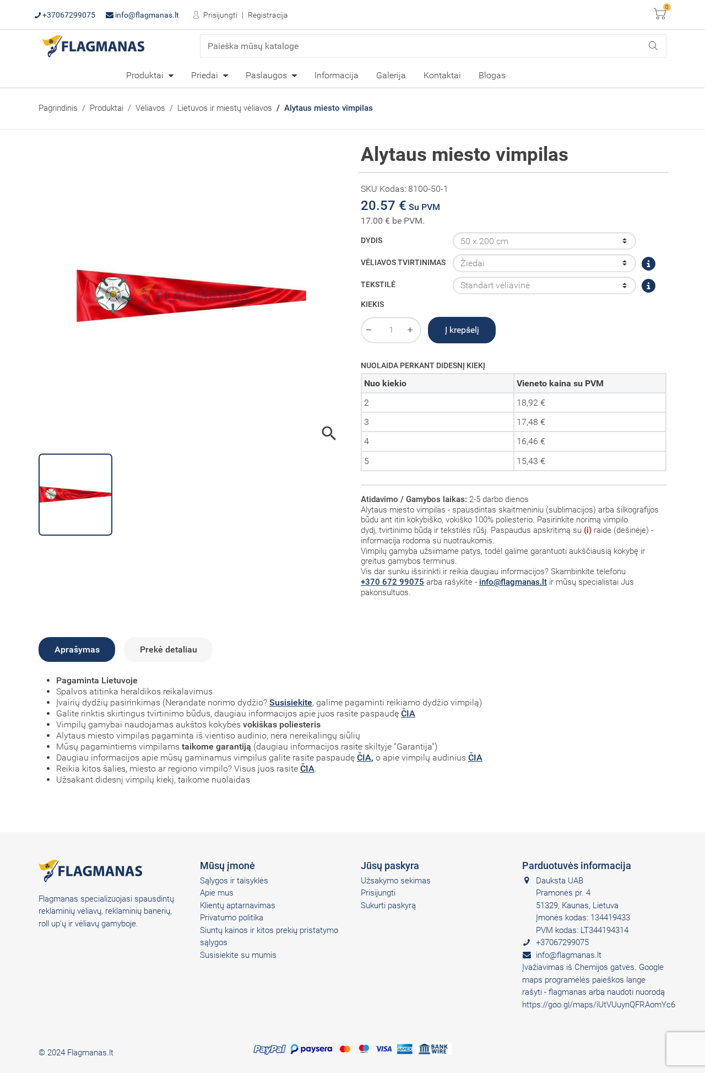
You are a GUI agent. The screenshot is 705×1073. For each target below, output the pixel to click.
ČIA (408, 713)
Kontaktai (442, 75)
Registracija (268, 14)
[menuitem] (149, 75)
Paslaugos (267, 75)
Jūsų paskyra (390, 865)
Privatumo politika (231, 918)
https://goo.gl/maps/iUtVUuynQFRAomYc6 (598, 1005)
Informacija (336, 75)
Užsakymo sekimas (396, 881)
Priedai (205, 75)
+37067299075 (68, 14)
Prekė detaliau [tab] (168, 649)
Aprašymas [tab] (77, 649)
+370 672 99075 (392, 582)
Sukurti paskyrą (388, 905)
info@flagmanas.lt (146, 14)
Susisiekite (290, 702)
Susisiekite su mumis (238, 955)
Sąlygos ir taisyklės (234, 881)
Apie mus (217, 893)
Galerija (391, 75)
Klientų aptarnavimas (237, 905)
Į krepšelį (462, 330)
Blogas (492, 75)
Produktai (146, 75)
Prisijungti (219, 14)
